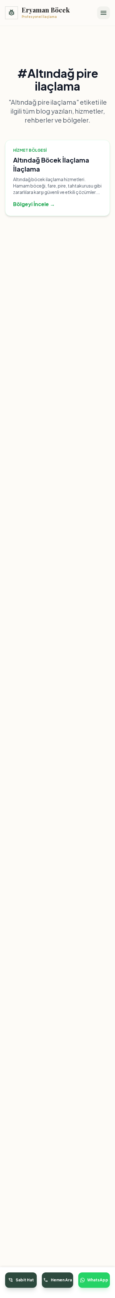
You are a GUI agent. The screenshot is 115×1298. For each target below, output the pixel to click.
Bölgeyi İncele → (34, 204)
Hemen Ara (57, 1280)
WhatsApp (97, 1280)
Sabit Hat (21, 1280)
